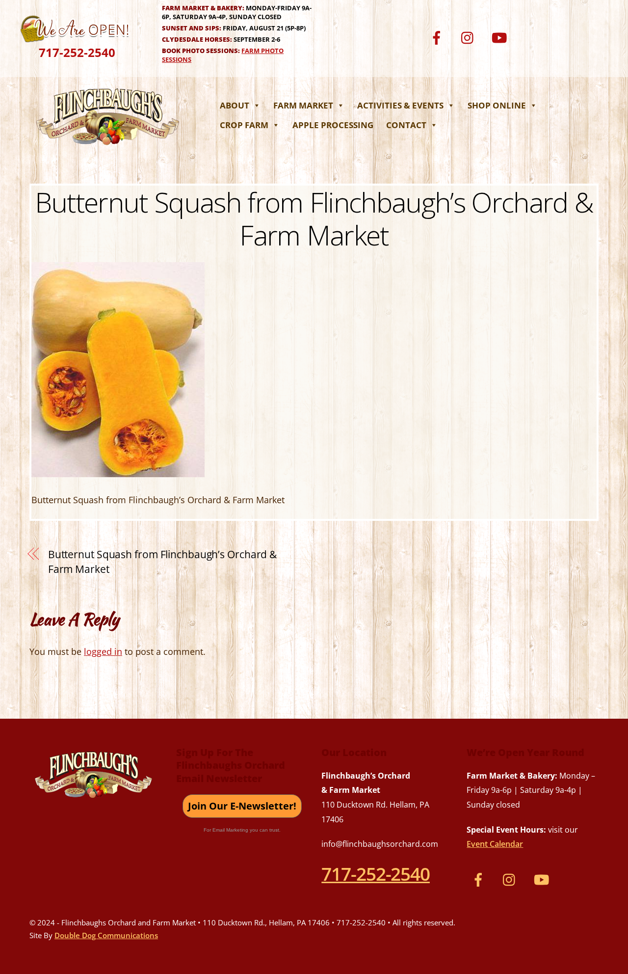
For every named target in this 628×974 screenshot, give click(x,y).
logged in (103, 651)
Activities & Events (400, 105)
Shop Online (497, 105)
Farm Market (303, 105)
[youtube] (501, 36)
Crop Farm (244, 125)
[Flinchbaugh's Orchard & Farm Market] (107, 148)
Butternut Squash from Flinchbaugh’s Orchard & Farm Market (314, 218)
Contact (406, 125)
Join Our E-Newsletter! (242, 805)
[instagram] (469, 36)
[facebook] (438, 36)
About (234, 105)
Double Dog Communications (106, 935)
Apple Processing (332, 125)
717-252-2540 (77, 52)
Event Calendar (495, 844)
